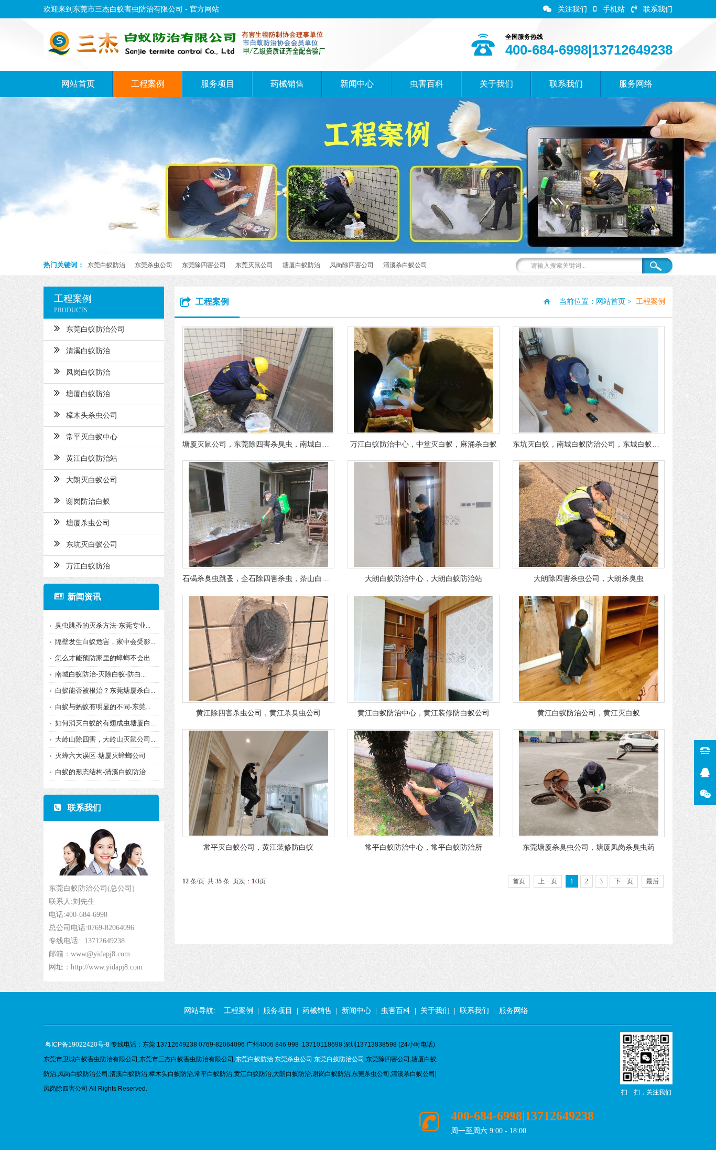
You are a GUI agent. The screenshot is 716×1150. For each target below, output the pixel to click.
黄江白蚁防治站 (91, 458)
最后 (652, 881)
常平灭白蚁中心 (91, 437)
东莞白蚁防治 (106, 265)
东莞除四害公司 (204, 265)
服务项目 (217, 83)
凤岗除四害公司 (352, 265)
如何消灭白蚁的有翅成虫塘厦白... (105, 723)
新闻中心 (357, 83)
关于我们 (496, 83)
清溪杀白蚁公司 (405, 265)
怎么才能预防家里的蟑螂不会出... (105, 658)
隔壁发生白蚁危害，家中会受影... (105, 642)
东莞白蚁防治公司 (95, 329)
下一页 (623, 881)
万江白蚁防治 (88, 566)
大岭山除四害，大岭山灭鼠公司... (105, 739)
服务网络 (636, 83)
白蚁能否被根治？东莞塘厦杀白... (105, 690)
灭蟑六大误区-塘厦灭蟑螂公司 (100, 755)
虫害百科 (426, 83)
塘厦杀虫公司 (88, 523)
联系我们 (657, 9)
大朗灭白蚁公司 (91, 480)
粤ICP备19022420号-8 (77, 1044)
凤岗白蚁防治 (88, 372)
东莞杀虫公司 (153, 265)
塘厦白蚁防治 (301, 265)
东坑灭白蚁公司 (91, 544)
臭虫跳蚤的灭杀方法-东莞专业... (102, 625)
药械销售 (287, 83)
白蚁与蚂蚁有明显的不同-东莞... (102, 707)
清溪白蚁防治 (88, 351)
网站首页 (78, 83)
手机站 (614, 9)
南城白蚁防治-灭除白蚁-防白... (100, 674)
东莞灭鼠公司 (254, 265)
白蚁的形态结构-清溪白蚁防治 (100, 772)
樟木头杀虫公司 (91, 415)
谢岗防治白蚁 (88, 501)
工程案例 (148, 83)
